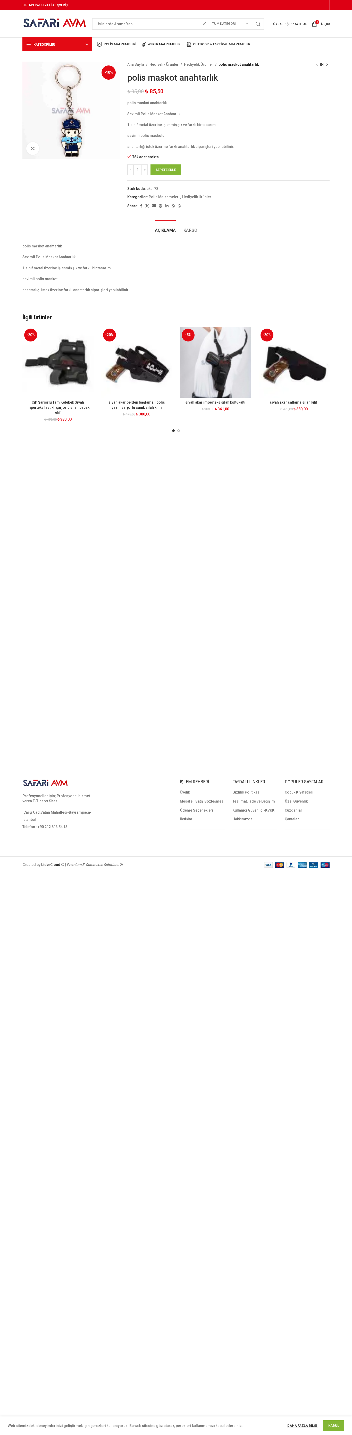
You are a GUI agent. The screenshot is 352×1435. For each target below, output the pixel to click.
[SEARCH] (258, 24)
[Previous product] (316, 64)
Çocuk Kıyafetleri (299, 792)
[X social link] (147, 206)
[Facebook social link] (141, 206)
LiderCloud (50, 865)
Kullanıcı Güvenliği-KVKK (253, 810)
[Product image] (58, 362)
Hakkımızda (242, 819)
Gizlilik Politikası (246, 792)
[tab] (165, 228)
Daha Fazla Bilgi (302, 1426)
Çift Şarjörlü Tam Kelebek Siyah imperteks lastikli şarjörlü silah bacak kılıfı (58, 407)
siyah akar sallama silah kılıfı (294, 402)
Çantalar (292, 819)
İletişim (186, 819)
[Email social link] (153, 206)
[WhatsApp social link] (173, 206)
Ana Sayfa (135, 64)
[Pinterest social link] (160, 206)
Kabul (333, 1426)
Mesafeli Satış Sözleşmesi (202, 801)
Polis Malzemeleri (164, 197)
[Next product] (327, 64)
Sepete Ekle (166, 170)
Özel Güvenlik (296, 801)
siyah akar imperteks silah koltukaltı (215, 402)
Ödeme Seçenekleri (196, 810)
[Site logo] (54, 23)
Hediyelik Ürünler (164, 64)
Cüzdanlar (293, 810)
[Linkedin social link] (167, 206)
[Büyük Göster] (32, 148)
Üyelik (185, 792)
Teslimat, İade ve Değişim (253, 801)
